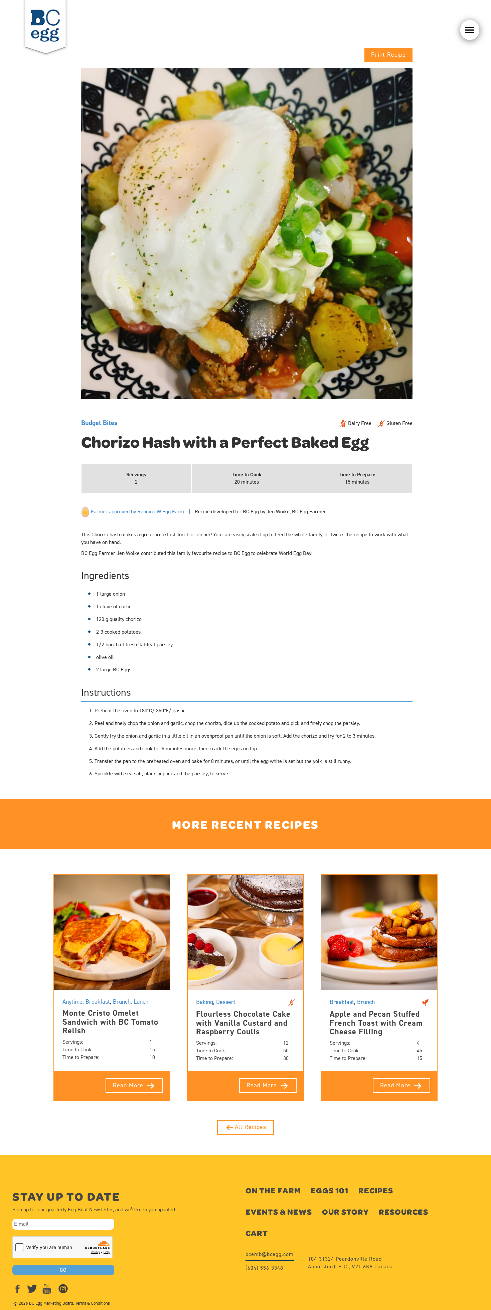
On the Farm (273, 1190)
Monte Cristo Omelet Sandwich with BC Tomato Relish (110, 1022)
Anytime (72, 1002)
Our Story (345, 1211)
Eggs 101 (329, 1190)
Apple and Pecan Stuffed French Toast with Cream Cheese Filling (376, 1023)
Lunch (141, 1002)
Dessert (225, 1002)
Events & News (279, 1211)
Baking (204, 1002)
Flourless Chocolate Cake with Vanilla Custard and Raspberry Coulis (243, 1023)
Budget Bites (99, 422)
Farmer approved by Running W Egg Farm (137, 511)
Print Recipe (388, 55)
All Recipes (250, 1127)
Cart (257, 1233)
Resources (403, 1211)
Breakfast (98, 1002)
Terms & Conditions (92, 1303)
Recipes (375, 1190)
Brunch (122, 1002)
